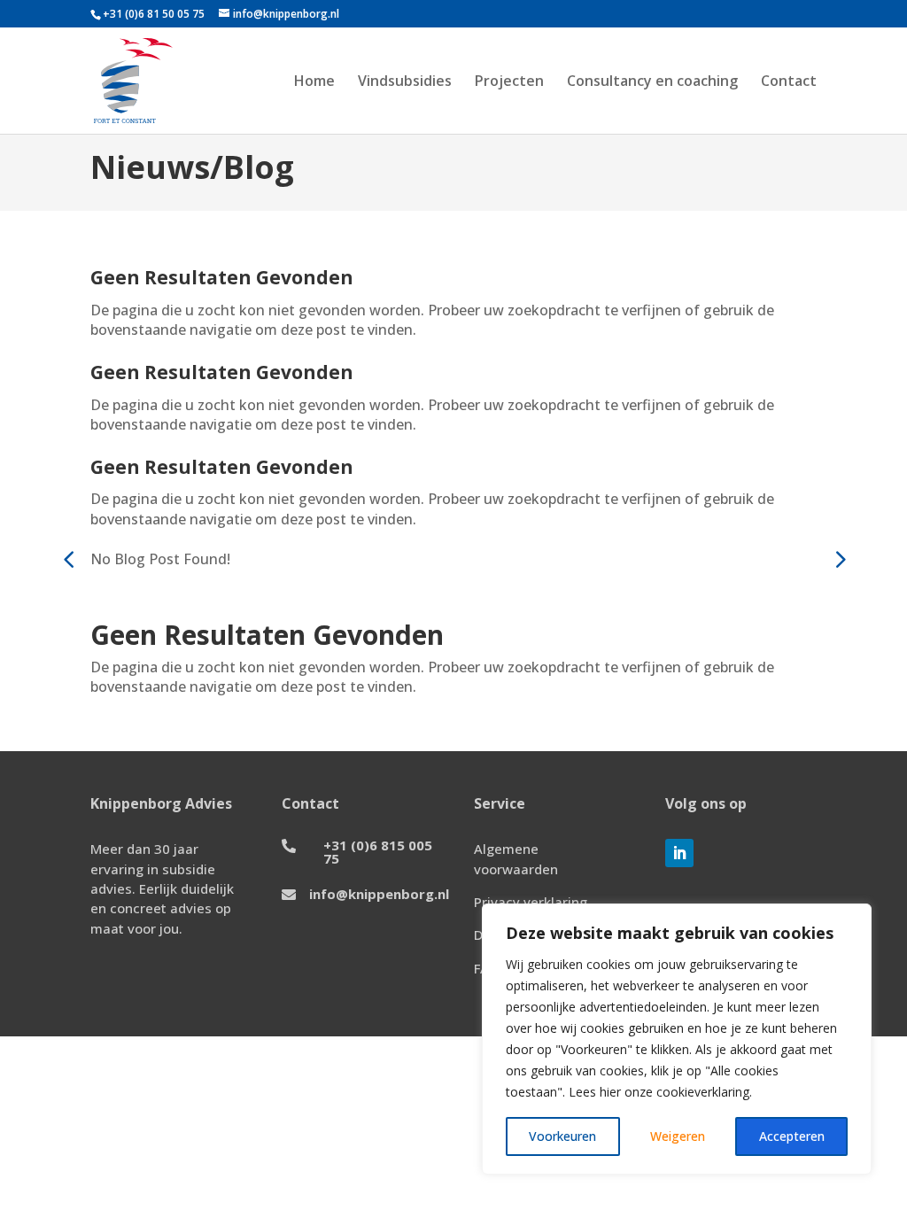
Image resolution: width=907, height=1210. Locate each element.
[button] (839, 559)
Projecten (509, 82)
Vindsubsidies (405, 82)
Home (314, 82)
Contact (789, 82)
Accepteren (792, 1136)
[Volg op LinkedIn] (679, 853)
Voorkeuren (562, 1136)
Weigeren (677, 1136)
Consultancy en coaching (652, 82)
